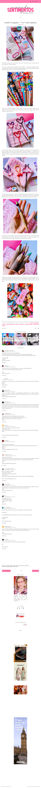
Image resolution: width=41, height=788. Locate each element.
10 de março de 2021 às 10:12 (9, 485)
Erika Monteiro (7, 402)
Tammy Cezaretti (7, 526)
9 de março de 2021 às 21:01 (9, 441)
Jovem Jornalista (7, 507)
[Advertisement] (20, 706)
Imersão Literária (5, 546)
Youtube (23, 566)
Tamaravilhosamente (10, 324)
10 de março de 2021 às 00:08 (10, 455)
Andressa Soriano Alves (9, 350)
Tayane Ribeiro (7, 484)
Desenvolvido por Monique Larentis (33, 786)
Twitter (16, 449)
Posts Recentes (6, 570)
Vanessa (6, 425)
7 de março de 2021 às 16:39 (9, 366)
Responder (4, 362)
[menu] (2, 1)
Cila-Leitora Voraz (8, 454)
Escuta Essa (4, 449)
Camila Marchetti (7, 413)
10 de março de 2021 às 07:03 (10, 469)
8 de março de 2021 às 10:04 (9, 414)
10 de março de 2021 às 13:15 (9, 496)
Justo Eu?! (8, 373)
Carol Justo (6, 365)
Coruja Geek (21, 324)
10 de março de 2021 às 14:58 (10, 508)
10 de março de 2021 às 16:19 (9, 527)
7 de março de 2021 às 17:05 (7, 379)
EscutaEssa (6, 440)
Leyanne (6, 539)
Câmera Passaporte (28, 324)
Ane (5, 495)
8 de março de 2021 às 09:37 (9, 391)
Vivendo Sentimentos (7, 786)
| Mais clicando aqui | (22, 600)
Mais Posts (35, 570)
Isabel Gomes (7, 390)
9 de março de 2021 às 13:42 (9, 426)
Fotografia (4, 328)
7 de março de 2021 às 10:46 (9, 351)
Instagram (8, 449)
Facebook (12, 449)
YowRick (16, 324)
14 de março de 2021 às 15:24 (9, 540)
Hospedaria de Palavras (6, 360)
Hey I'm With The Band (9, 468)
